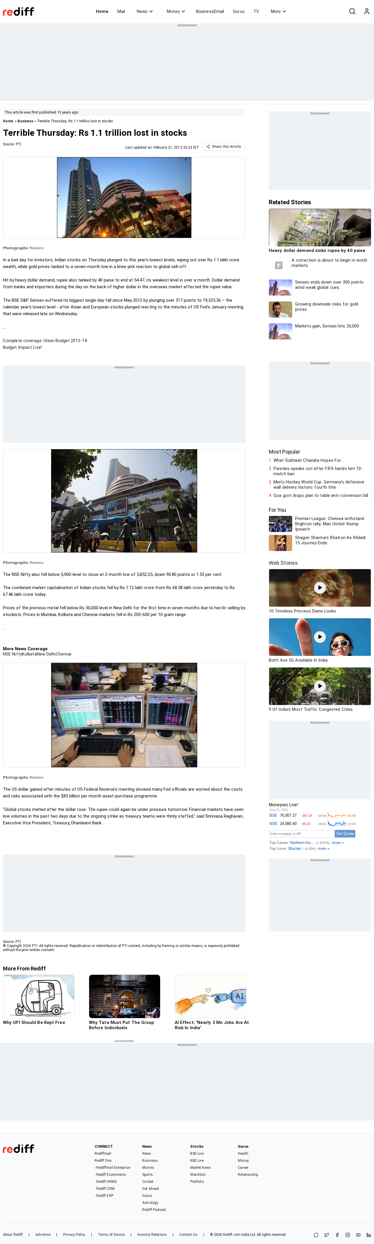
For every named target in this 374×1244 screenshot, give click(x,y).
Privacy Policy (74, 1235)
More (276, 11)
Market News (200, 1168)
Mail (121, 11)
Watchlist (198, 1175)
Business (25, 121)
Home (102, 11)
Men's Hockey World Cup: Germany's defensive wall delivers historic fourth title (318, 484)
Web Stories (283, 563)
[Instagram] (347, 1235)
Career (243, 1168)
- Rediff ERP (104, 1196)
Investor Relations (152, 1235)
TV (256, 11)
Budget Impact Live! (22, 347)
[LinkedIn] (368, 1235)
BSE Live (197, 1154)
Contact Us (188, 1235)
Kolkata (29, 654)
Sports (147, 1175)
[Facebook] (337, 1235)
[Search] (352, 11)
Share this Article (226, 147)
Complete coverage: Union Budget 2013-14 (45, 340)
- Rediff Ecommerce (110, 1175)
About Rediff (13, 1235)
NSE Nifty (12, 654)
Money (173, 11)
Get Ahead (150, 1189)
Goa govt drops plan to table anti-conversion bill (320, 495)
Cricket (147, 1182)
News (142, 11)
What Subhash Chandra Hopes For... (308, 460)
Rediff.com (231, 1235)
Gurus (239, 11)
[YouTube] (358, 1235)
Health (243, 1154)
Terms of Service (111, 1235)
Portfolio (197, 1182)
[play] (320, 588)
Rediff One (103, 1161)
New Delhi (46, 654)
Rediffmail (103, 1154)
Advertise (43, 1235)
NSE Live (197, 1161)
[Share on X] (326, 1235)
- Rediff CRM (105, 1189)
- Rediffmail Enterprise (112, 1168)
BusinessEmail (210, 11)
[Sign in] (366, 11)
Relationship (248, 1175)
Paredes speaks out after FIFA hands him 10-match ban (318, 471)
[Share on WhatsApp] (316, 1235)
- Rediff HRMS (106, 1182)
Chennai (64, 654)
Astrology (150, 1203)
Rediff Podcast (154, 1210)
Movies (148, 1168)
